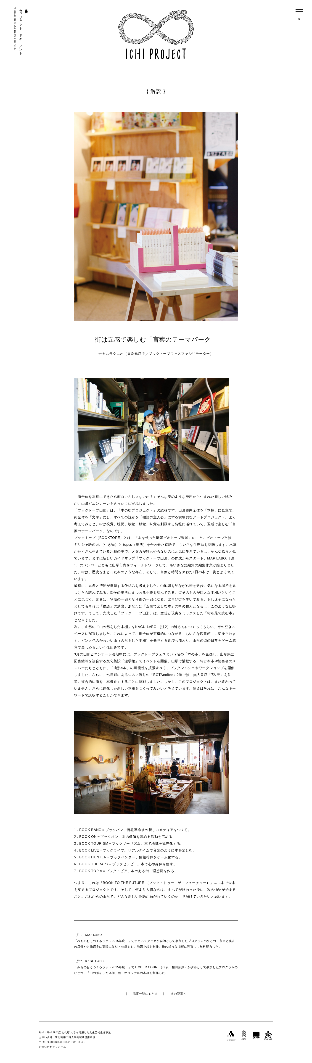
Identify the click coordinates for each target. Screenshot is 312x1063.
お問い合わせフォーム (52, 1046)
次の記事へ (179, 993)
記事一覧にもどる (145, 993)
